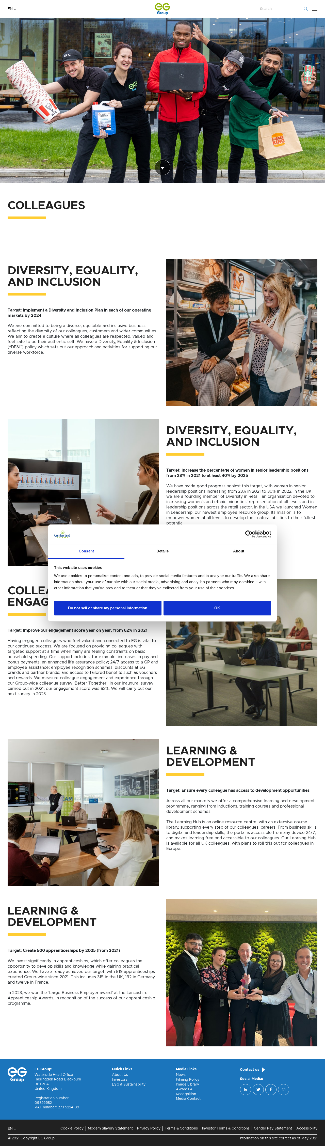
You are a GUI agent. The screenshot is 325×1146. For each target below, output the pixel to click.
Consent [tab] (86, 551)
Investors (119, 1079)
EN (10, 9)
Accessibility (306, 1128)
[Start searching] (306, 9)
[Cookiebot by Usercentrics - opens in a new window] (249, 534)
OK (217, 608)
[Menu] (314, 9)
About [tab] (238, 551)
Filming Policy (187, 1079)
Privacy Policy (148, 1128)
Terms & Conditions (181, 1128)
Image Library (187, 1084)
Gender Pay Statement (273, 1128)
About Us (120, 1075)
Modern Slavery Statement (110, 1128)
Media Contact (188, 1099)
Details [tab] (162, 551)
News (181, 1075)
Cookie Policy (72, 1128)
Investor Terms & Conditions (226, 1128)
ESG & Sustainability (128, 1084)
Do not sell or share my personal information (107, 608)
